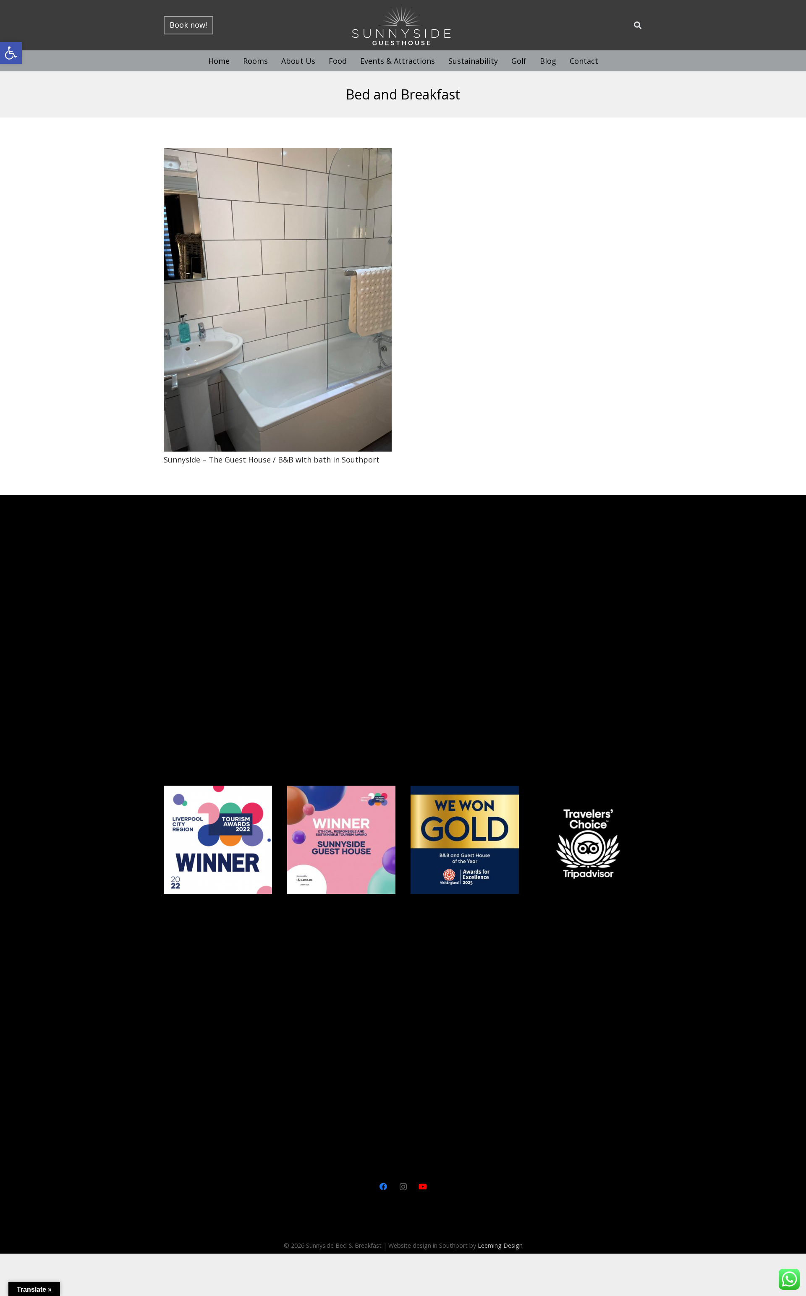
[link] (11, 53)
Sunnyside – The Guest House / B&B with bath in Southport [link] (271, 460)
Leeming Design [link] (500, 1245)
